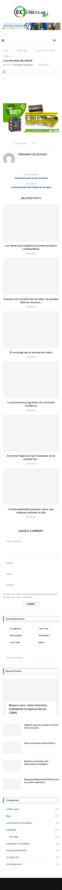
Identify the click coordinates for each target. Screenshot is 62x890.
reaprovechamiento (32, 850)
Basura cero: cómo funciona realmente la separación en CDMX (28, 709)
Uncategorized (32, 864)
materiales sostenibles (32, 843)
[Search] (58, 40)
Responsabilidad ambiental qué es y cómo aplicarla (41, 781)
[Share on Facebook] (39, 143)
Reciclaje (34, 836)
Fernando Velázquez (23, 64)
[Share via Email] (48, 143)
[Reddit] (33, 883)
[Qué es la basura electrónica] (12, 748)
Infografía (32, 829)
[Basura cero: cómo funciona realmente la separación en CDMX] (31, 697)
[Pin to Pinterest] (45, 143)
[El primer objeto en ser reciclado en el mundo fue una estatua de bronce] (31, 433)
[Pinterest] (29, 883)
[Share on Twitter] (42, 143)
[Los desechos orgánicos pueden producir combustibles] (31, 223)
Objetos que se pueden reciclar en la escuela (41, 726)
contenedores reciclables (32, 822)
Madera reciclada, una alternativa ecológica (36, 762)
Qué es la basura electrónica (39, 743)
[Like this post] (36, 143)
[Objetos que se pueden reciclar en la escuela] (12, 730)
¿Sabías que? (22, 50)
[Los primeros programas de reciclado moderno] (31, 379)
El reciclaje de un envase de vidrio (31, 352)
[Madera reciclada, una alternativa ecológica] (12, 766)
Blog (32, 815)
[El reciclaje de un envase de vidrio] (31, 329)
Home (5, 50)
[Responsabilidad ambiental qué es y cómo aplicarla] (12, 784)
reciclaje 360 (32, 857)
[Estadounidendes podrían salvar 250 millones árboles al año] (31, 486)
